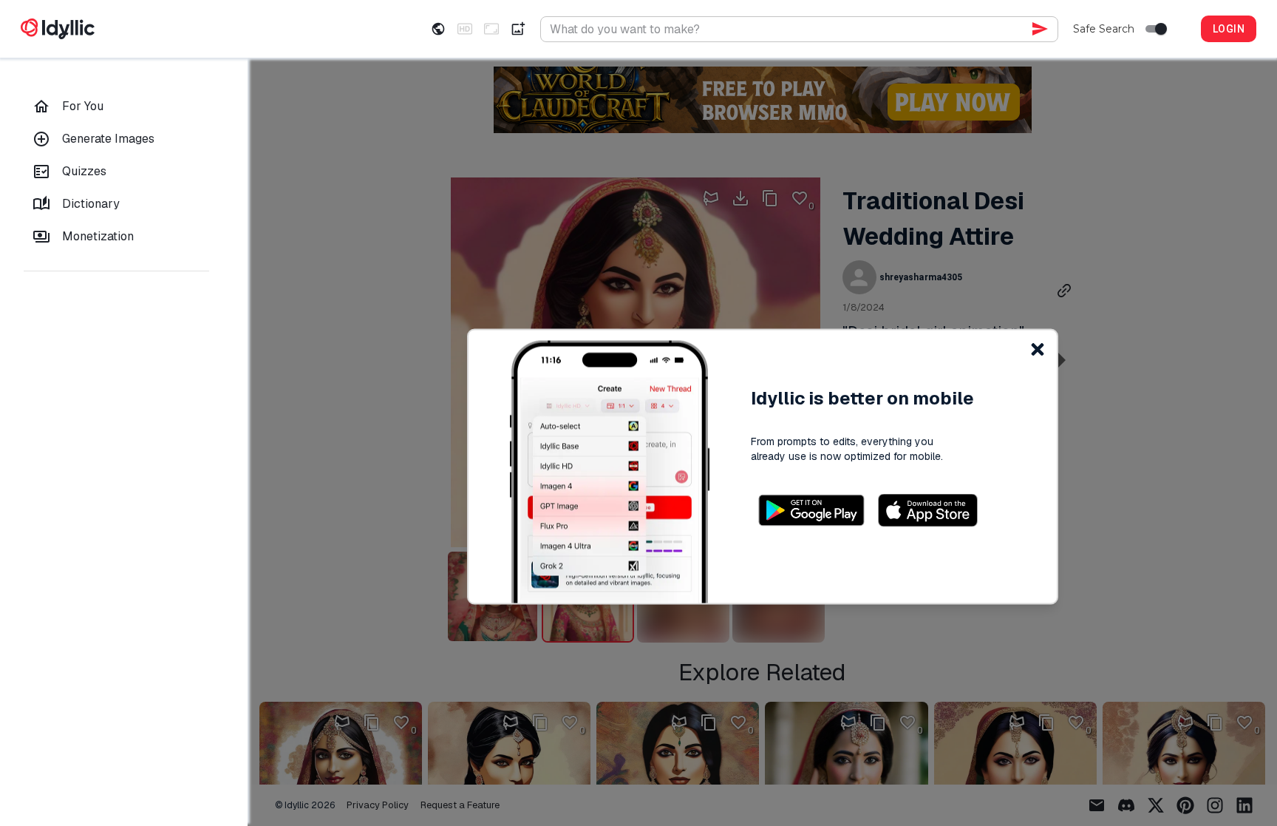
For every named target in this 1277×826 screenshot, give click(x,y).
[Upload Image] (518, 28)
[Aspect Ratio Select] (491, 28)
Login (1228, 29)
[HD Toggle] (464, 28)
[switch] (1161, 29)
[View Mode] (438, 28)
